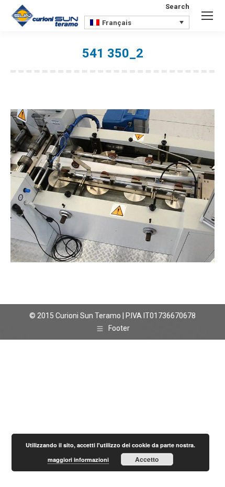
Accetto (147, 459)
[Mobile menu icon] (207, 15)
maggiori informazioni (78, 459)
